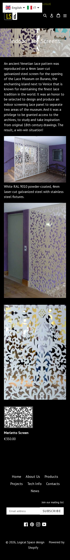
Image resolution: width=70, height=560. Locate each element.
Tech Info (34, 483)
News (35, 491)
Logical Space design (30, 542)
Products (51, 476)
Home (16, 476)
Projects (16, 483)
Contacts (53, 483)
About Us (33, 476)
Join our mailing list (53, 502)
